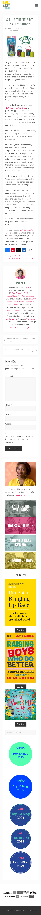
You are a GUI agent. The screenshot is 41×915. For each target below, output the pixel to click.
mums (27, 258)
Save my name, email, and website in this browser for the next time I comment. (19, 439)
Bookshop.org (11, 319)
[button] (36, 5)
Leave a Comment (12, 31)
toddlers (32, 258)
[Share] (7, 250)
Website (8, 424)
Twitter (12, 327)
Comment (9, 376)
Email (8, 414)
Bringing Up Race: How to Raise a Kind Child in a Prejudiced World (20, 302)
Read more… (20, 495)
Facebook (19, 327)
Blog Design (20, 910)
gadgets (14, 258)
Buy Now (20, 630)
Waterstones (30, 319)
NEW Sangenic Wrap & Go (15, 108)
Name (8, 405)
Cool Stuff (15, 256)
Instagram (27, 327)
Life (20, 256)
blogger (27, 287)
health (19, 258)
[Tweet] (18, 250)
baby (9, 258)
